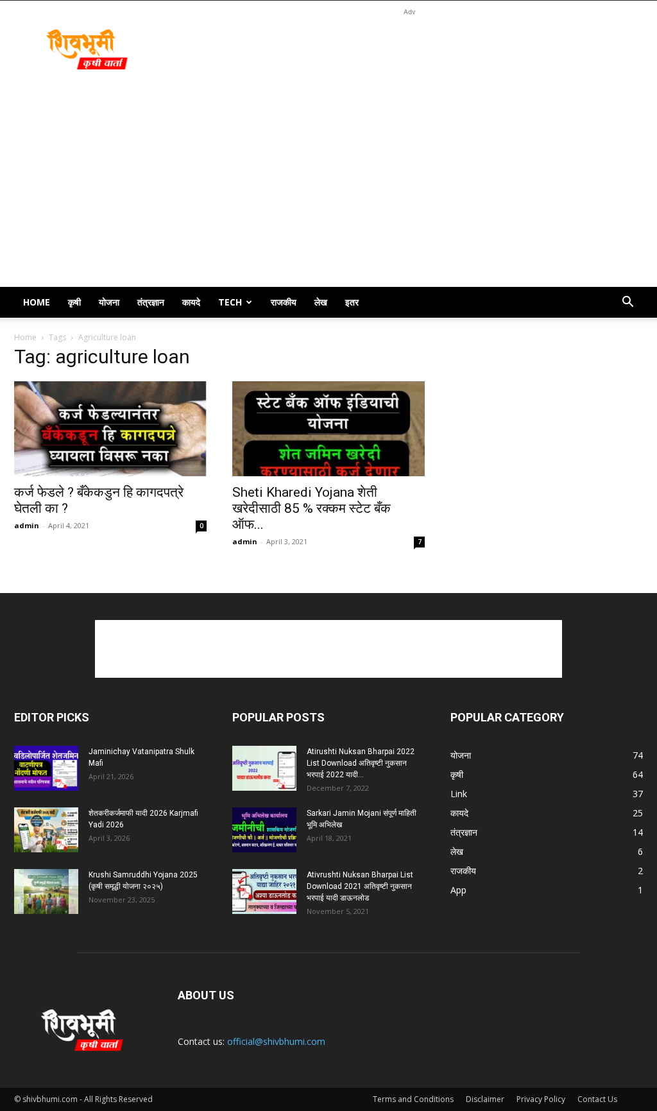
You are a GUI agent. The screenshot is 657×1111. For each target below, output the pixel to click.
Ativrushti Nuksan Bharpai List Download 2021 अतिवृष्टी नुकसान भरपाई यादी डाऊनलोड (360, 886)
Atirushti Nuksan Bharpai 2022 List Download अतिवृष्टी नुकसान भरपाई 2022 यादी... (360, 763)
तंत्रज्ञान (150, 302)
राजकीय (283, 302)
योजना (109, 302)
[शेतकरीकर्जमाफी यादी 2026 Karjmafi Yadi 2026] (46, 829)
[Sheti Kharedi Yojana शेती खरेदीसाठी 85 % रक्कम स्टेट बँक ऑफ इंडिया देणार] (328, 428)
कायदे (191, 302)
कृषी (74, 302)
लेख (320, 302)
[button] (627, 303)
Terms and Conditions (413, 1099)
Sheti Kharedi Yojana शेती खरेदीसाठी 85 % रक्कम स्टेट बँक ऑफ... (311, 508)
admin (26, 525)
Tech (230, 302)
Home (36, 302)
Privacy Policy (540, 1099)
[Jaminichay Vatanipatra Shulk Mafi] (46, 768)
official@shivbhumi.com (276, 1041)
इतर (352, 302)
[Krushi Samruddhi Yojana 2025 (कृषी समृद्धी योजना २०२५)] (46, 891)
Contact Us (597, 1099)
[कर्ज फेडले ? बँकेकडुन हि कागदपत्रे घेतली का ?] (110, 428)
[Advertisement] (409, 47)
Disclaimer (485, 1099)
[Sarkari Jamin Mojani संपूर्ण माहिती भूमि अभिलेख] (264, 829)
